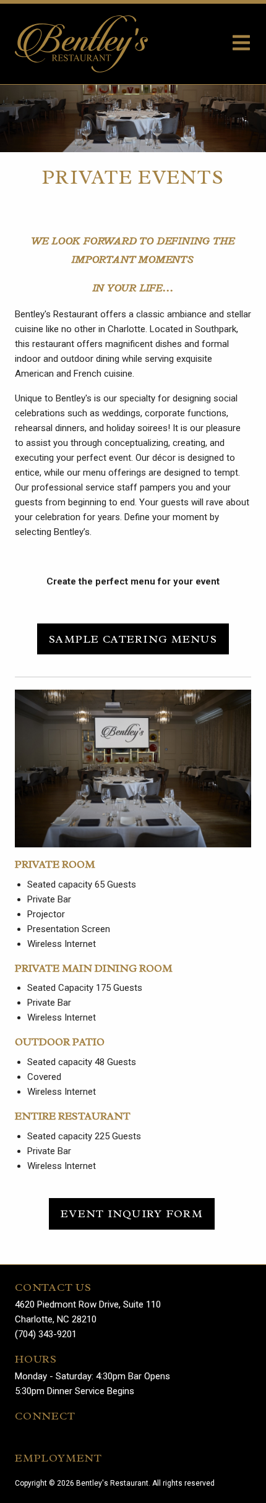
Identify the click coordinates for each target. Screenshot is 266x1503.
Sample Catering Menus (133, 639)
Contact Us (53, 1287)
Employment (58, 1458)
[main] (133, 674)
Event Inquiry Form (132, 1213)
